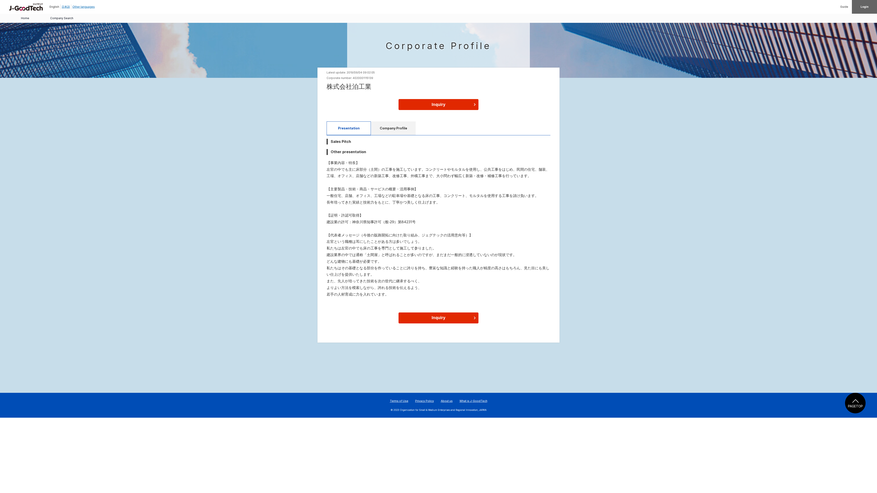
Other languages (83, 6)
